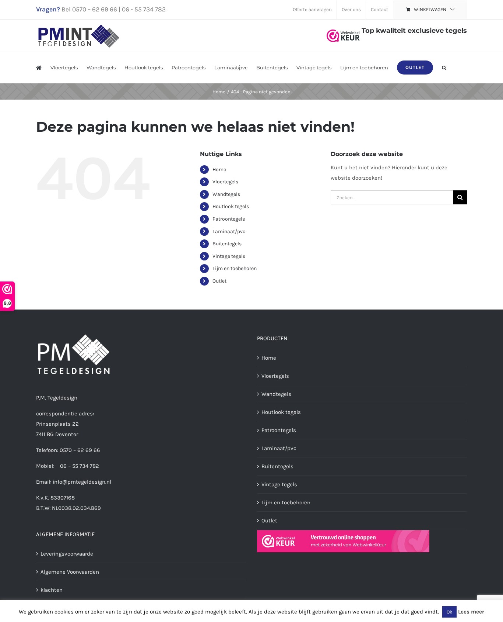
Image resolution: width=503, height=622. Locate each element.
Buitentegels (227, 244)
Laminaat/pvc (228, 231)
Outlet (219, 281)
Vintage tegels (228, 256)
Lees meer (471, 611)
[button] (444, 67)
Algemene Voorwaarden (70, 572)
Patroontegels (228, 219)
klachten (52, 590)
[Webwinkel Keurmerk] (343, 31)
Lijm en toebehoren (234, 268)
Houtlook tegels (230, 206)
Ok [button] (449, 612)
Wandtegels (226, 194)
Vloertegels (225, 182)
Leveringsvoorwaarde (67, 553)
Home (219, 169)
